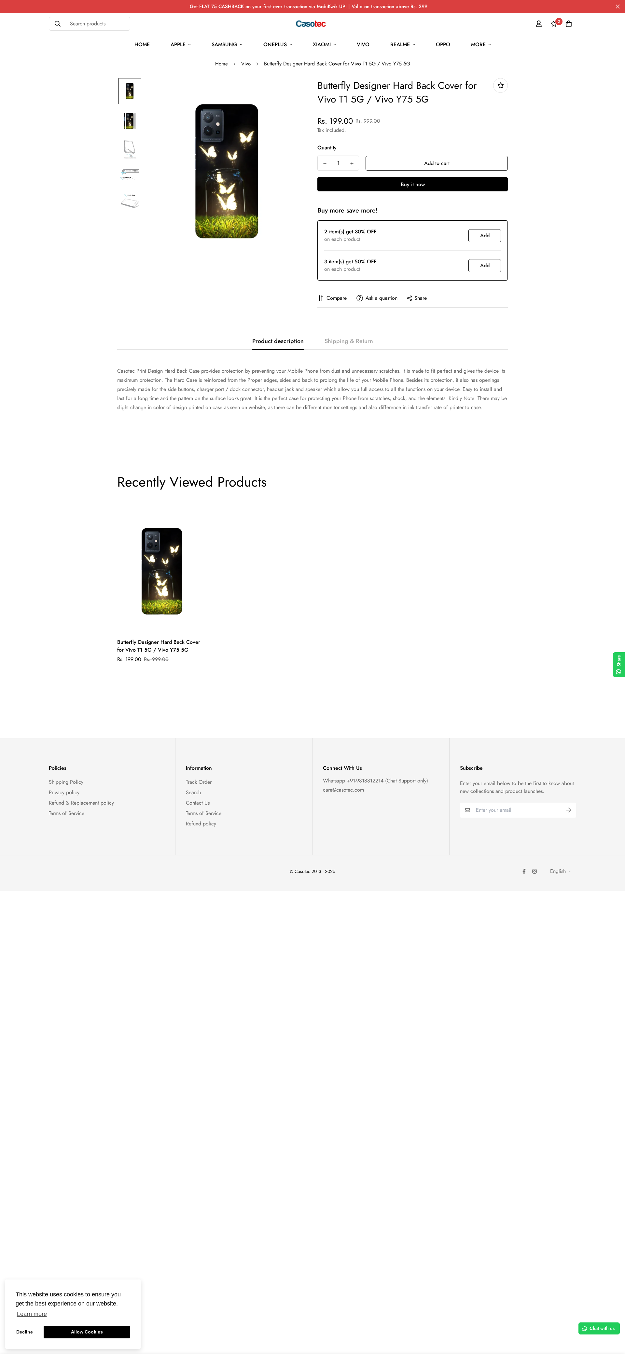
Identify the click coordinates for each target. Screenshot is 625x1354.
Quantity (327, 147)
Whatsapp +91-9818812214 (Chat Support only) (375, 780)
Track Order (199, 782)
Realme (400, 44)
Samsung (224, 44)
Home (142, 44)
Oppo (443, 44)
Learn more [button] (32, 1314)
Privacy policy (64, 792)
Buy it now (413, 184)
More (478, 44)
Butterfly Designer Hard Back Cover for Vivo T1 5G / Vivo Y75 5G (158, 646)
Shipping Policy (66, 782)
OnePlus (275, 44)
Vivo (363, 44)
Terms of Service (66, 813)
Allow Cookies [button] (87, 1331)
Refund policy (201, 823)
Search (193, 792)
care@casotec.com (343, 790)
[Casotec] (312, 23)
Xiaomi (322, 44)
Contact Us (198, 803)
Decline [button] (24, 1331)
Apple (178, 44)
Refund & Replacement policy (81, 803)
